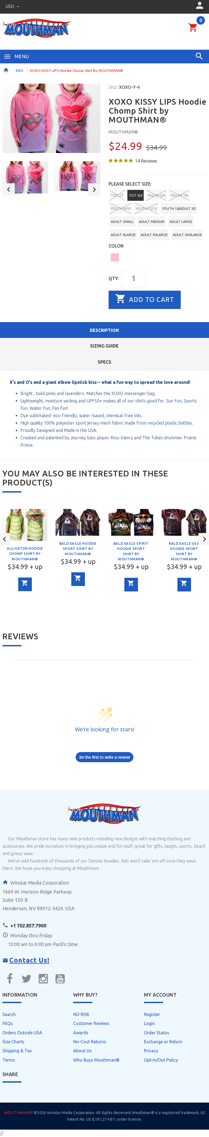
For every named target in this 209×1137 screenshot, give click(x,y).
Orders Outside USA (22, 1032)
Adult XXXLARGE (187, 235)
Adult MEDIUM (151, 221)
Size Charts (13, 1041)
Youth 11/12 (146, 208)
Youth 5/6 (156, 195)
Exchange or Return (163, 1041)
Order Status (156, 1032)
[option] (25, 177)
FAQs (7, 1023)
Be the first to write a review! (104, 757)
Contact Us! (29, 960)
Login (149, 1023)
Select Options (25, 584)
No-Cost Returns (89, 1041)
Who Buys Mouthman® (96, 1060)
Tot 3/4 (135, 195)
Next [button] (94, 189)
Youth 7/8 (179, 195)
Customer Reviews (91, 1023)
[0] (193, 30)
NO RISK (81, 1014)
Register (152, 1014)
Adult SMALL (122, 221)
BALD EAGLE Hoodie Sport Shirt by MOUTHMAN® (78, 548)
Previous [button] (8, 189)
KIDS (19, 70)
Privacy (151, 1050)
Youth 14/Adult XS (179, 208)
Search (9, 1014)
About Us (82, 1050)
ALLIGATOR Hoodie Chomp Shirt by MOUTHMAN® (25, 553)
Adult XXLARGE (154, 235)
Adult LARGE (181, 221)
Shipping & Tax (17, 1050)
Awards (80, 1032)
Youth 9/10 (120, 208)
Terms (8, 1060)
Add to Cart (150, 299)
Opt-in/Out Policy (161, 1060)
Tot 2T (117, 195)
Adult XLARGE (123, 235)
